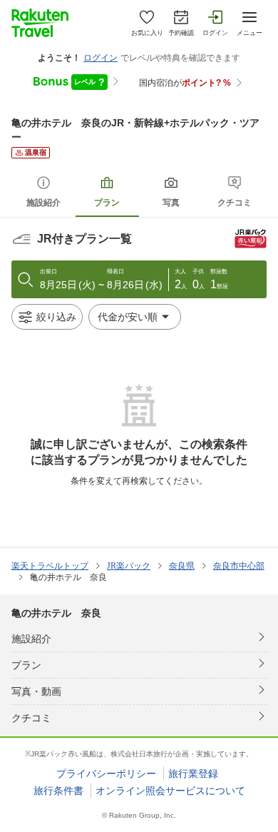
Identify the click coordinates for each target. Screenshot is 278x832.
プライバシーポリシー (106, 773)
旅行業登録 (193, 773)
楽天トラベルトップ (49, 566)
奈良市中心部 (238, 566)
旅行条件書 (58, 790)
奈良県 (182, 566)
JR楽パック (128, 566)
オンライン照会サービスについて (170, 790)
